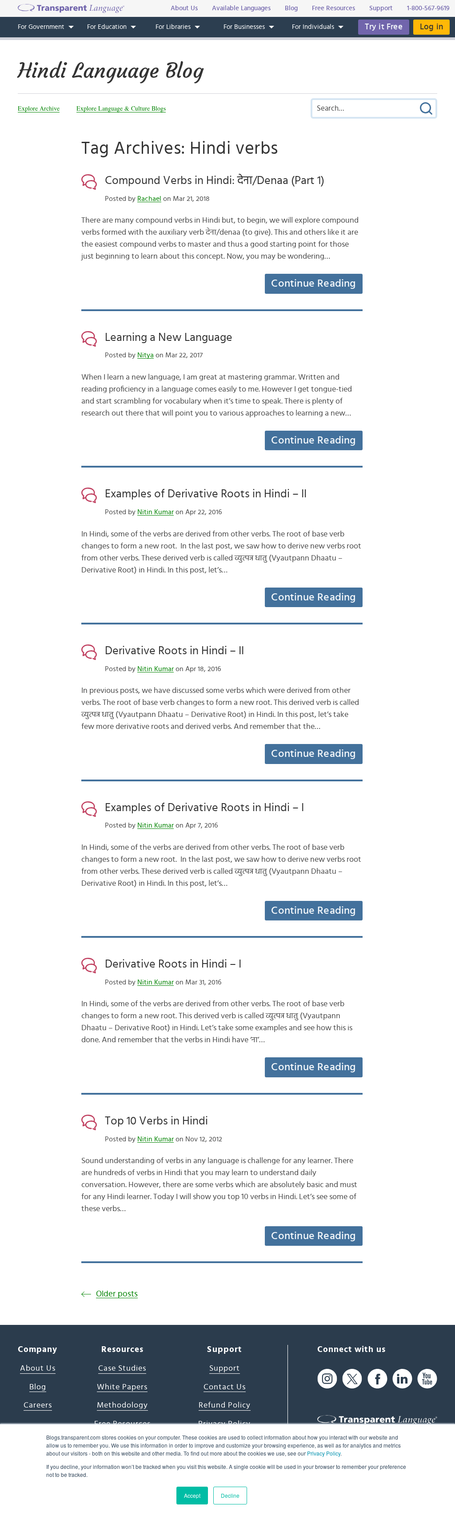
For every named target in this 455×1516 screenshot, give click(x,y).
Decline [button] (230, 1495)
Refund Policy (225, 1405)
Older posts (117, 1294)
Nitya (145, 355)
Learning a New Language (168, 337)
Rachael (149, 198)
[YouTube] (427, 1378)
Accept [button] (192, 1495)
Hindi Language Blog (111, 71)
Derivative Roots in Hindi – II (174, 650)
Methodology (122, 1405)
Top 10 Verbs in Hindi (156, 1121)
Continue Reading (313, 283)
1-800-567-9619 (428, 8)
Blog (37, 1387)
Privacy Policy (323, 1453)
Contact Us (225, 1387)
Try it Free (384, 27)
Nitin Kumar (155, 512)
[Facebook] (377, 1378)
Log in (431, 27)
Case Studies (122, 1368)
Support (224, 1368)
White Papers (122, 1387)
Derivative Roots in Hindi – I (173, 964)
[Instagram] (327, 1378)
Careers (38, 1405)
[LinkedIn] (402, 1378)
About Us (38, 1368)
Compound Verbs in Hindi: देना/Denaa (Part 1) (214, 180)
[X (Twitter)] (352, 1378)
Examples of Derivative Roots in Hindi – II (206, 494)
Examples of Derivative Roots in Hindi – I (204, 807)
